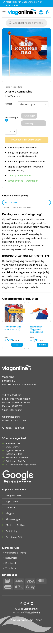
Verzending (11, 118)
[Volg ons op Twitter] (28, 603)
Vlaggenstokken (13, 495)
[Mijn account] (41, 12)
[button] (4, 12)
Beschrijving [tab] (11, 202)
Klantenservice (10, 547)
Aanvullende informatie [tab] (17, 207)
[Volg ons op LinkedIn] (32, 603)
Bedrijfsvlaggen (13, 531)
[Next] (50, 327)
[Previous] (2, 327)
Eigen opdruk (12, 501)
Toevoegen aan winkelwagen (26, 139)
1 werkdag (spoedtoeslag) (30, 124)
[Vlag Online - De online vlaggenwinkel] (22, 12)
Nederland (17, 87)
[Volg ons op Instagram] (25, 603)
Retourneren (11, 557)
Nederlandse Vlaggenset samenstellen (36, 329)
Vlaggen (10, 513)
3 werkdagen (29, 115)
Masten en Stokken (15, 525)
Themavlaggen (13, 519)
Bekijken (17, 345)
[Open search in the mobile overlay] (26, 22)
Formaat (8, 104)
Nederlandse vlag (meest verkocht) (13, 327)
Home (7, 87)
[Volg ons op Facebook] (21, 603)
